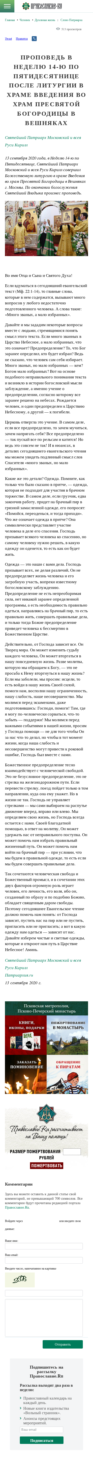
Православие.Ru (17, 1207)
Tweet (8, 38)
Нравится (22, 38)
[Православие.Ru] (42, 6)
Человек (25, 20)
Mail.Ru (55, 1221)
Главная (10, 20)
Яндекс (46, 1221)
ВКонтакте (37, 1221)
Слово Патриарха (71, 20)
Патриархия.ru (19, 975)
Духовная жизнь (45, 20)
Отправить (63, 1344)
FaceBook (28, 1221)
